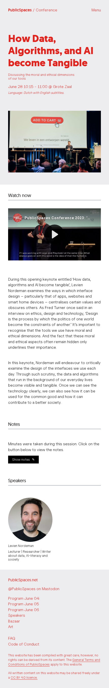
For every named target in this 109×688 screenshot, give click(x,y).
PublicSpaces (32, 10)
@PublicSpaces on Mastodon (33, 588)
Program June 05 (23, 604)
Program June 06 (23, 609)
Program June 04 (24, 598)
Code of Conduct (23, 644)
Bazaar (14, 621)
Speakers (16, 615)
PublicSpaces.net (23, 579)
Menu (96, 10)
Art (10, 626)
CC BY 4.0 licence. (24, 677)
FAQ (11, 638)
